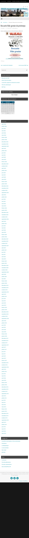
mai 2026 (4, 130)
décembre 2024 (5, 163)
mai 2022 (4, 228)
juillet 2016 (4, 371)
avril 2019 (4, 303)
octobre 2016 (4, 365)
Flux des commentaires (7, 464)
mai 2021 (4, 254)
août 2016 (4, 369)
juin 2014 (4, 426)
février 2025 (4, 161)
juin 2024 (4, 172)
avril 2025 (4, 157)
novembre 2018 (5, 314)
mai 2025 (4, 155)
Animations (9, 1)
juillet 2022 (4, 223)
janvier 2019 (4, 309)
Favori (3, 61)
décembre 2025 (5, 141)
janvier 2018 (4, 336)
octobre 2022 (4, 217)
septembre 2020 (5, 272)
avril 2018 (4, 329)
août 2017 (4, 347)
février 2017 (4, 360)
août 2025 (4, 148)
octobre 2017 (4, 342)
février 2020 (4, 281)
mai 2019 (4, 300)
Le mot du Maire (3, 1)
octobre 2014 (4, 418)
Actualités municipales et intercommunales (19, 1)
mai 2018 (4, 327)
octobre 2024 (4, 166)
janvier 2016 (4, 384)
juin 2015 (4, 400)
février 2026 (4, 137)
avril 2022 (4, 230)
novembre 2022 (5, 214)
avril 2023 (4, 203)
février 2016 (4, 382)
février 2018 (4, 334)
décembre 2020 (5, 265)
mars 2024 (4, 179)
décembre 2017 (5, 338)
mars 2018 (4, 331)
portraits (3, 452)
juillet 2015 (4, 398)
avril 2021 (4, 256)
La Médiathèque (5, 445)
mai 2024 (4, 175)
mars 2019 (4, 305)
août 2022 (4, 221)
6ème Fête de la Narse (6, 80)
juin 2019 (4, 298)
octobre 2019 (4, 289)
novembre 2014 (5, 415)
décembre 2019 (5, 285)
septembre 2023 (5, 192)
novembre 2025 (5, 144)
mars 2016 (4, 380)
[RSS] (27, 7)
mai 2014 (4, 429)
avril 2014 (4, 431)
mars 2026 (4, 135)
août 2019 (4, 294)
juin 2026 (4, 128)
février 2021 (4, 261)
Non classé (4, 450)
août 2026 (4, 124)
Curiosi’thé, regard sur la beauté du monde (11, 82)
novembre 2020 (5, 267)
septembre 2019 (5, 292)
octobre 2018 (4, 316)
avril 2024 (4, 177)
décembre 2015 (5, 387)
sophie (3, 28)
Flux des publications (6, 462)
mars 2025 (4, 159)
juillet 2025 (4, 150)
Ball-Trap (3, 87)
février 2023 (4, 208)
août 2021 (4, 247)
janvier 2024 (4, 183)
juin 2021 (4, 252)
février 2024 (4, 181)
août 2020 (4, 274)
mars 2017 (4, 358)
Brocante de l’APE (5, 78)
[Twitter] (25, 7)
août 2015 (4, 395)
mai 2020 (4, 278)
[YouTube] (24, 7)
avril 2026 (4, 133)
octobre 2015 (4, 391)
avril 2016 (4, 378)
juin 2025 (4, 152)
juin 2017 (4, 351)
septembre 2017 (5, 345)
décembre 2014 (5, 413)
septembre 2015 (5, 393)
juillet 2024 (4, 170)
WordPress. (25, 481)
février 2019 (4, 307)
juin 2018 (4, 325)
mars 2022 (4, 232)
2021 (12, 113)
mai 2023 (4, 201)
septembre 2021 (5, 245)
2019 (3, 113)
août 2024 (4, 168)
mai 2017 (4, 353)
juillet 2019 (4, 296)
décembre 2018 (5, 311)
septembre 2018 (5, 318)
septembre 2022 (5, 219)
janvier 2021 (4, 263)
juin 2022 (4, 225)
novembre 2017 (5, 340)
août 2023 (4, 194)
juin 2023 (4, 199)
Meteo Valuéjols (14, 94)
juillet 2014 (4, 424)
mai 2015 (4, 402)
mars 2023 (4, 205)
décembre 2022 (5, 212)
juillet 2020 (4, 276)
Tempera (21, 481)
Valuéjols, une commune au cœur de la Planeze (14, 9)
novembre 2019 (5, 287)
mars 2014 (4, 433)
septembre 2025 (5, 146)
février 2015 (4, 409)
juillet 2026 (4, 126)
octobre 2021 (4, 243)
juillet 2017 (4, 349)
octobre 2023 (4, 190)
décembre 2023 (5, 186)
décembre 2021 (5, 239)
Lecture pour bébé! (23, 65)
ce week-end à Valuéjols (7, 65)
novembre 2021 (5, 241)
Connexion (4, 460)
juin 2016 (4, 373)
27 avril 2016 (9, 28)
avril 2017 (4, 356)
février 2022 (4, 234)
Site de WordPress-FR (6, 466)
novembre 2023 (5, 188)
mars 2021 (4, 259)
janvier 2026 (4, 139)
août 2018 (4, 320)
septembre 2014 (5, 420)
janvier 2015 (4, 411)
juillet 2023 (4, 197)
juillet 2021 (4, 250)
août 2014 (4, 422)
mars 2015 (4, 406)
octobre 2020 (4, 270)
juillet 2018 (4, 323)
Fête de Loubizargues (6, 84)
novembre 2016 (5, 362)
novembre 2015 (5, 389)
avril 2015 (4, 404)
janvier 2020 (4, 283)
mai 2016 (4, 376)
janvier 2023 (4, 210)
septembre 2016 (5, 367)
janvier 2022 (4, 236)
